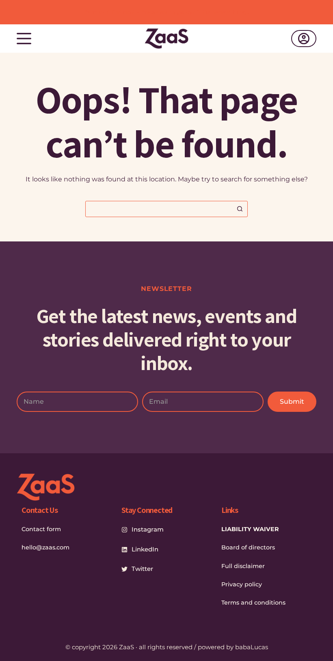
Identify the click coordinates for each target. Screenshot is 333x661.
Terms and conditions (253, 602)
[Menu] (24, 38)
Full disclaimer (243, 566)
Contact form (41, 529)
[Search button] (239, 209)
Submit (292, 401)
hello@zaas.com (45, 547)
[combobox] (159, 209)
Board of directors (248, 547)
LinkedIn (145, 549)
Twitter (142, 569)
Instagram (148, 529)
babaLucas (251, 647)
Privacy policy (241, 584)
